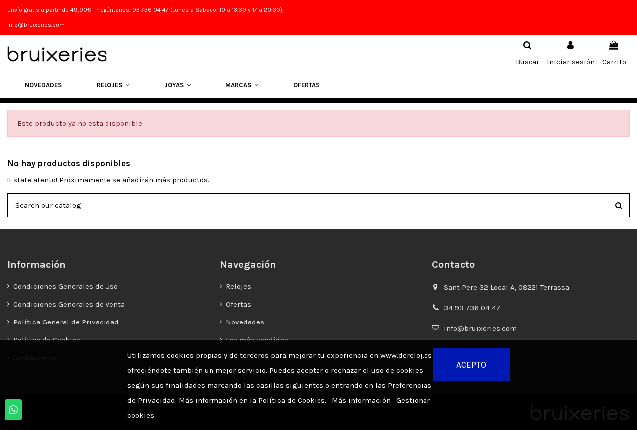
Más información (362, 400)
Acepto (471, 365)
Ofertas (238, 304)
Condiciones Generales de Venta (69, 304)
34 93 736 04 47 (472, 307)
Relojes (238, 286)
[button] (113, 85)
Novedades (245, 322)
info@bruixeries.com (480, 328)
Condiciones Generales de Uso (65, 286)
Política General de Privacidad (66, 322)
